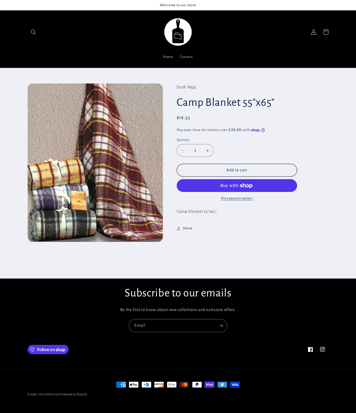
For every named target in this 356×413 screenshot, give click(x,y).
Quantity (183, 140)
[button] (34, 32)
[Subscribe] (221, 325)
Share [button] (188, 228)
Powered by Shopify (73, 394)
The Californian (49, 394)
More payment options (237, 198)
